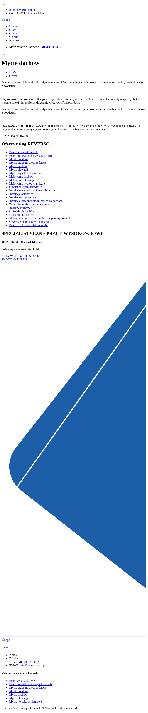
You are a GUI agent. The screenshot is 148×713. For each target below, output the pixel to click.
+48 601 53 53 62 (51, 46)
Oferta (13, 33)
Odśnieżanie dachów (22, 211)
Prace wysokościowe (22, 680)
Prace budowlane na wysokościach (30, 155)
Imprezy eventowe (20, 207)
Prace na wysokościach (23, 152)
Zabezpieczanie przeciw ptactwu (29, 204)
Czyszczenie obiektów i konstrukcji (30, 221)
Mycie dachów (18, 166)
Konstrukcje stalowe (21, 214)
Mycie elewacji (18, 169)
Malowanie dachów (21, 176)
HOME (13, 72)
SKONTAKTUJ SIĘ (14, 259)
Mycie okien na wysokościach (27, 162)
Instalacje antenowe (21, 194)
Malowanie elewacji (21, 180)
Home (13, 26)
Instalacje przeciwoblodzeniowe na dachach (36, 200)
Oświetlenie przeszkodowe (25, 187)
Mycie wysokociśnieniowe (25, 701)
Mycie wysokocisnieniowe (25, 173)
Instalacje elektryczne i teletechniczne (32, 190)
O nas (12, 29)
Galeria (13, 36)
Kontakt (14, 40)
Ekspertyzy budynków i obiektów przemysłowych (40, 218)
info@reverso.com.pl (22, 9)
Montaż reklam (18, 159)
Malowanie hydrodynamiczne (27, 183)
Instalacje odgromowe (22, 197)
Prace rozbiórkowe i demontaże (28, 225)
